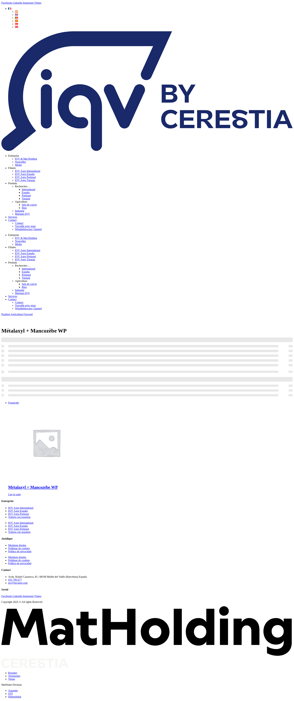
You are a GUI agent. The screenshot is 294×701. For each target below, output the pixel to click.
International (28, 189)
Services (12, 217)
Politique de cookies (19, 548)
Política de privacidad (19, 551)
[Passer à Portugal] (16, 17)
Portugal (26, 195)
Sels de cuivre (29, 204)
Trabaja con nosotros (19, 517)
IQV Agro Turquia (25, 180)
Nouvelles (20, 161)
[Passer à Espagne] (16, 20)
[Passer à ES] (16, 11)
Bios (24, 207)
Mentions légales (17, 545)
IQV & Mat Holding (26, 158)
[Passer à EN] (16, 14)
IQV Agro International (27, 171)
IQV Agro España (25, 174)
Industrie (19, 210)
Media (18, 164)
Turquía (26, 198)
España (26, 192)
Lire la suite (14, 494)
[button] (9, 8)
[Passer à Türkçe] (16, 27)
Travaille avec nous (25, 226)
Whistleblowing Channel (28, 229)
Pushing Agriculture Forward (17, 314)
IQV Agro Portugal (25, 177)
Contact (12, 220)
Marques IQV (22, 213)
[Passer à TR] (16, 23)
